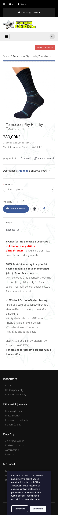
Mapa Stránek (12, 415)
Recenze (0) (12, 229)
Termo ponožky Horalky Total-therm (32, 56)
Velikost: (8, 184)
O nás (8, 385)
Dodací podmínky (14, 390)
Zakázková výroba (14, 441)
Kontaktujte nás (13, 411)
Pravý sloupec (44, 47)
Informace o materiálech (18, 420)
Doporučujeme (13, 424)
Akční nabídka (12, 450)
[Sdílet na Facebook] (44, 209)
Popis (9, 222)
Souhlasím (38, 508)
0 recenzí (25, 158)
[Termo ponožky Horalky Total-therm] (29, 93)
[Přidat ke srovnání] (34, 209)
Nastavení (20, 508)
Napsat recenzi (45, 158)
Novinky (9, 454)
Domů (6, 56)
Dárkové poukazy (14, 445)
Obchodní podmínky (15, 394)
